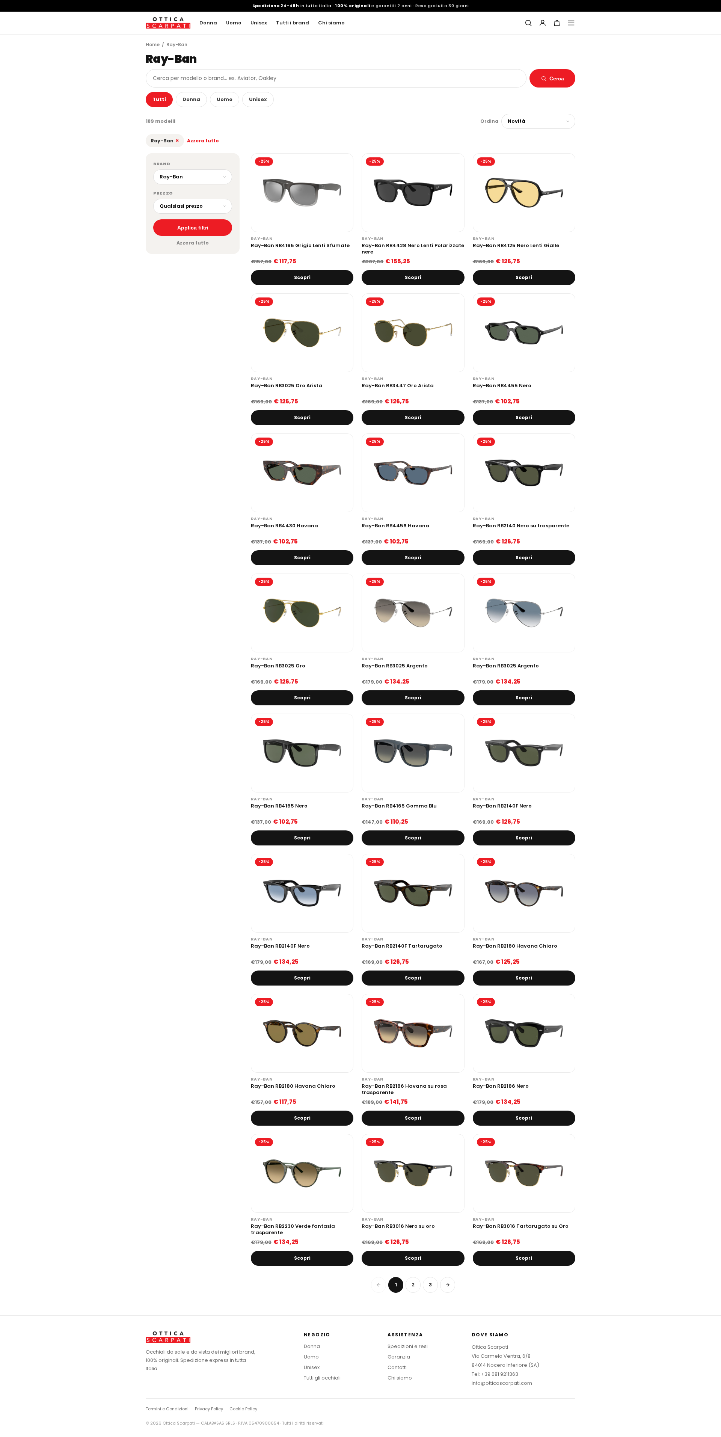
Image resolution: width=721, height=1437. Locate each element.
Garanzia (399, 1356)
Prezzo (163, 193)
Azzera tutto (203, 140)
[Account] (542, 23)
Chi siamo (331, 22)
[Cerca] (528, 23)
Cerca (556, 78)
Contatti (397, 1367)
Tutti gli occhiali (322, 1377)
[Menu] (571, 23)
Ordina (489, 121)
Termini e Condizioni (167, 1409)
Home (153, 44)
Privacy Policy (209, 1409)
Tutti (159, 99)
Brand (161, 164)
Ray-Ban (165, 140)
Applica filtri (192, 228)
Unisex (258, 22)
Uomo (233, 22)
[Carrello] (557, 23)
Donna (208, 22)
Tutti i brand (292, 22)
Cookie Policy (243, 1409)
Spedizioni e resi (408, 1346)
